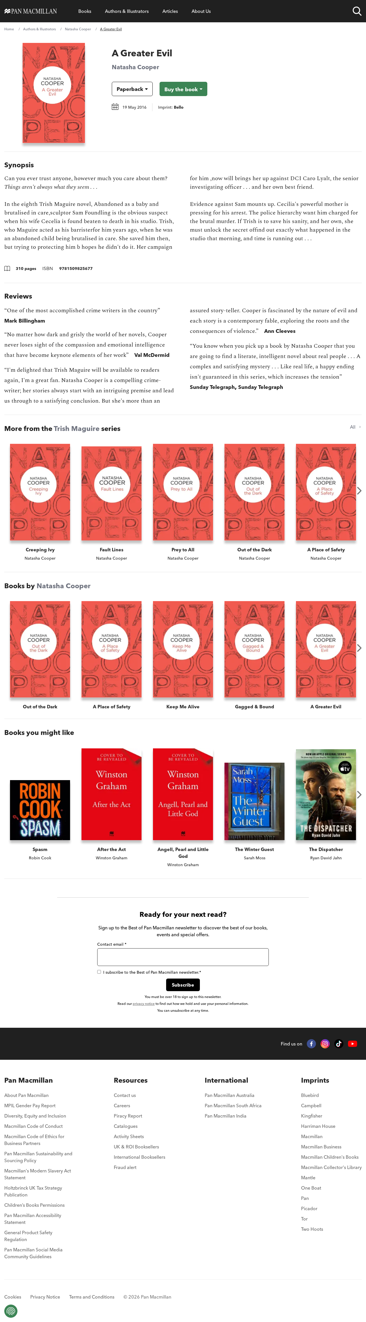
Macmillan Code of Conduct (33, 1126)
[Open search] (357, 11)
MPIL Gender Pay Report (29, 1105)
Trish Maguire (77, 428)
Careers (122, 1105)
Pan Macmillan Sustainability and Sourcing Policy (38, 1157)
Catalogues (126, 1126)
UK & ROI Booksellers (136, 1147)
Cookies (12, 1297)
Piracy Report (128, 1116)
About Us (201, 11)
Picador (309, 1208)
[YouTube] (352, 1044)
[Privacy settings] (10, 1311)
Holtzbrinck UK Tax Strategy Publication (33, 1191)
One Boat (311, 1188)
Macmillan (312, 1136)
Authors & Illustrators (127, 11)
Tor (304, 1219)
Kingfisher (311, 1116)
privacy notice (144, 1003)
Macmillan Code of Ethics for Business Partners (34, 1140)
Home (9, 29)
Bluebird (310, 1095)
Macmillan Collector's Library (331, 1167)
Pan (305, 1198)
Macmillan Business (321, 1147)
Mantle (308, 1177)
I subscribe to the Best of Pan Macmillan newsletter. (152, 972)
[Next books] (359, 491)
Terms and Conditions (91, 1297)
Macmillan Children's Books (330, 1157)
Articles (170, 11)
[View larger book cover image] (54, 93)
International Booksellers (139, 1157)
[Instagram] (325, 1043)
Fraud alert (125, 1167)
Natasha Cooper (78, 29)
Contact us (125, 1095)
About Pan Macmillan (26, 1095)
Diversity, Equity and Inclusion (35, 1116)
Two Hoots (312, 1229)
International (226, 1080)
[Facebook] (311, 1043)
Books (84, 11)
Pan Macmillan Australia (229, 1095)
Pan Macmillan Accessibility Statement (32, 1218)
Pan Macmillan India (225, 1116)
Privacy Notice (45, 1297)
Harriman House (318, 1126)
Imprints (315, 1080)
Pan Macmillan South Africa (233, 1105)
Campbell (311, 1105)
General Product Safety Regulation (28, 1236)
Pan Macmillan (28, 1080)
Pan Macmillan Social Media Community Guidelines (33, 1253)
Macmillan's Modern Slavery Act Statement (37, 1174)
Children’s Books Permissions (34, 1205)
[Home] (30, 11)
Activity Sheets (129, 1136)
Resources (131, 1080)
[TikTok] (338, 1043)
